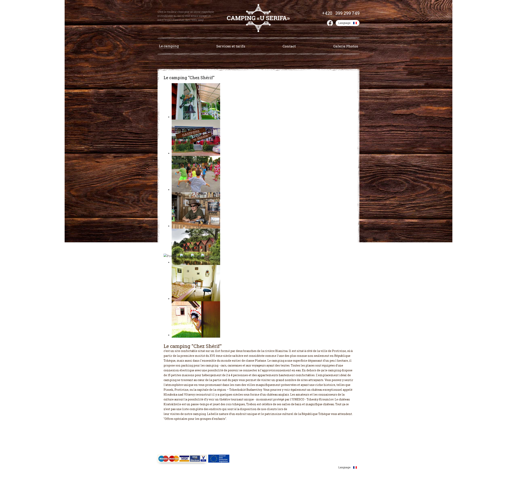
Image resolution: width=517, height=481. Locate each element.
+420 (328, 13)
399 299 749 (347, 13)
